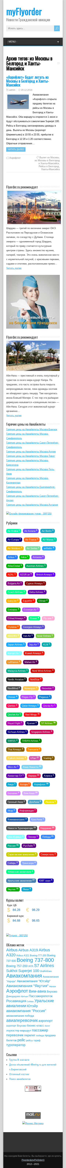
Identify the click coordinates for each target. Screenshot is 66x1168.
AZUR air (26, 574)
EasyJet (13, 600)
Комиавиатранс (17, 819)
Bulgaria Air (15, 583)
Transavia (34, 749)
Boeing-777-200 (38, 955)
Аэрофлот (15, 157)
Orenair (12, 696)
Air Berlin (47, 530)
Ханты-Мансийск (50, 169)
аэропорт (45, 1021)
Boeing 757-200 (16, 966)
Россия (13, 845)
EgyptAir (28, 600)
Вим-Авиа (30, 792)
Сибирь (13, 863)
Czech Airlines (16, 592)
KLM (46, 644)
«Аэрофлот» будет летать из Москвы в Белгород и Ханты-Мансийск (27, 81)
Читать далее (16, 149)
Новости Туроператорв (22, 828)
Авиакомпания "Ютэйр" (33, 981)
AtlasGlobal (15, 565)
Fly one (48, 618)
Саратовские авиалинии (22, 854)
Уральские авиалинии (21, 880)
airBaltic (49, 548)
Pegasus (44, 696)
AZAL (12, 574)
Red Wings (32, 714)
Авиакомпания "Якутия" (27, 986)
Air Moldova (15, 548)
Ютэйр (32, 1006)
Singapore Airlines (41, 731)
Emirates (13, 609)
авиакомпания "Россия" (26, 1011)
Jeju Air (34, 644)
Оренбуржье (15, 836)
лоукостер (12, 1030)
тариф (37, 1040)
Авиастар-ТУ (16, 775)
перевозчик (14, 1035)
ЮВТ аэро (45, 880)
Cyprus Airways (35, 583)
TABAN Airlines (31, 740)
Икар (11, 810)
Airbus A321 (22, 955)
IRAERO (13, 635)
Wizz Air (13, 766)
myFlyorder (24, 11)
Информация (27, 810)
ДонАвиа (35, 801)
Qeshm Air (14, 714)
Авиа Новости (32, 766)
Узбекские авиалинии (20, 871)
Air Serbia (33, 548)
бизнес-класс (35, 1025)
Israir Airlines (45, 635)
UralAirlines (46, 971)
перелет (29, 1035)
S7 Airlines (48, 723)
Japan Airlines (16, 644)
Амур (11, 784)
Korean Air (14, 653)
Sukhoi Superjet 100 (22, 971)
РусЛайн (29, 845)
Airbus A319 (28, 950)
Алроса (49, 775)
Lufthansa (14, 661)
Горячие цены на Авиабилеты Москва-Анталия (32, 504)
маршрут (25, 1030)
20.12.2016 (26, 90)
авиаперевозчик (22, 1020)
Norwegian (30, 688)
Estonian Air (31, 609)
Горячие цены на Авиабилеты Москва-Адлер (31, 451)
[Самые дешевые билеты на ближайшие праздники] (33, 327)
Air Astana (30, 530)
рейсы (29, 1040)
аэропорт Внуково (16, 1025)
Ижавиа (50, 801)
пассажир (40, 1030)
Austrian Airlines (35, 565)
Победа (48, 836)
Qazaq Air (49, 705)
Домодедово (13, 996)
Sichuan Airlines (17, 731)
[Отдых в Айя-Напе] (33, 370)
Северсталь (48, 854)
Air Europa (14, 539)
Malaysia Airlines (17, 670)
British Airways (45, 574)
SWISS (12, 740)
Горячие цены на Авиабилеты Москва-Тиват (30, 456)
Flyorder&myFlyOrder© (33, 1160)
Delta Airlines (37, 592)
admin (12, 90)
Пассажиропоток (40, 996)
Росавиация (16, 1001)
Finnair (34, 618)
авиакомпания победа (20, 1015)
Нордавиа (47, 828)
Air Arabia (14, 530)
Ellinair (42, 600)
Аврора (33, 775)
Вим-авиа (37, 991)
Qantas (12, 705)
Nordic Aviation (16, 679)
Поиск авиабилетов (20, 1079)
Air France (31, 539)
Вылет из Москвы (49, 157)
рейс (21, 1040)
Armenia (38, 556)
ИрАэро (24, 996)
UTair (34, 758)
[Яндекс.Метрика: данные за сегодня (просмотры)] (32, 1123)
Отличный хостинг (19, 1074)
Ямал (27, 889)
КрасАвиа (37, 819)
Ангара (25, 784)
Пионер (33, 836)
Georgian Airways (33, 626)
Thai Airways (15, 749)
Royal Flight (15, 723)
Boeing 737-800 (35, 960)
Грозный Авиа (16, 801)
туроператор (15, 1045)
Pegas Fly (28, 696)
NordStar (35, 679)
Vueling (48, 758)
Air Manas (49, 539)
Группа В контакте (19, 1059)
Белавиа (13, 792)
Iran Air (28, 635)
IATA (30, 966)
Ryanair (32, 723)
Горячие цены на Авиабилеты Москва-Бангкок (31, 429)
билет (47, 1026)
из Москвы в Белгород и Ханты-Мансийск (47, 162)
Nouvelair (48, 688)
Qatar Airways (30, 705)
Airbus (12, 556)
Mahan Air (31, 661)
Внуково (52, 991)
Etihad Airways (16, 618)
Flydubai (13, 626)
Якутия (13, 889)
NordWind (14, 688)
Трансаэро (29, 863)
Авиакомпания (24, 976)
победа (40, 1035)
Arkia (24, 556)
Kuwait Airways (34, 653)
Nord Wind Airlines (42, 670)
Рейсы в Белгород (49, 166)
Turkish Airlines (17, 758)
